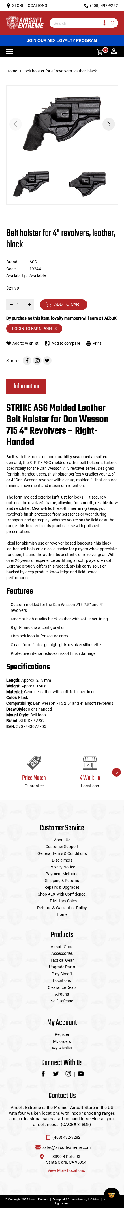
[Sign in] (114, 51)
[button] (108, 124)
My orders (62, 1041)
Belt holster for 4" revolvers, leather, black (60, 71)
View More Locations (66, 1170)
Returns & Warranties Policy (62, 907)
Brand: (12, 262)
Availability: (16, 275)
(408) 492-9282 (66, 1137)
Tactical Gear (62, 960)
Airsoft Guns (62, 946)
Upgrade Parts (62, 967)
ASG (33, 262)
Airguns (62, 994)
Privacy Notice (62, 867)
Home (11, 71)
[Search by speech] (104, 23)
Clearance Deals (62, 987)
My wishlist (62, 1048)
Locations (62, 980)
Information (26, 386)
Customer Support (62, 846)
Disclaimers (62, 860)
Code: (11, 268)
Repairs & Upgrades (62, 887)
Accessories (62, 953)
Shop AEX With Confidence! (62, 894)
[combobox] (79, 23)
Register (62, 1034)
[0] (98, 51)
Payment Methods (62, 873)
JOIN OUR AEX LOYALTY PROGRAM (62, 40)
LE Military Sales (62, 900)
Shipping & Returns (62, 880)
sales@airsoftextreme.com (66, 1147)
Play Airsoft (62, 974)
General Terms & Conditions (62, 853)
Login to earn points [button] (34, 328)
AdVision (93, 1199)
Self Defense (62, 1001)
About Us (62, 840)
